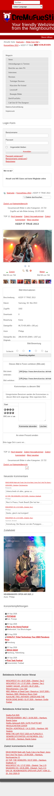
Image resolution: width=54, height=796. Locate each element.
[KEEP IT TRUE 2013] (6, 281)
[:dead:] (13, 413)
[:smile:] (5, 410)
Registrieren (10, 161)
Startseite (20, 42)
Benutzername (11, 132)
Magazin (9, 55)
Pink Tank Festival (15, 660)
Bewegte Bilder (16, 94)
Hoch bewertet (16, 216)
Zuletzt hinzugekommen (33, 216)
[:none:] (5, 413)
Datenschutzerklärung (14, 107)
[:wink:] (13, 410)
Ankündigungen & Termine (18, 64)
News (10, 60)
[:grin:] (10, 410)
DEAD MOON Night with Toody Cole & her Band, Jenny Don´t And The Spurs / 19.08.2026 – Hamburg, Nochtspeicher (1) (28, 754)
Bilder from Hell (32, 42)
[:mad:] (8, 413)
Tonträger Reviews (17, 81)
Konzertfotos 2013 (11, 45)
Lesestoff (13, 90)
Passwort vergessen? (14, 156)
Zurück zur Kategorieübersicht (15, 204)
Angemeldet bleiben (18, 147)
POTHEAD (11, 616)
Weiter (42, 272)
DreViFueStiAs (14, 98)
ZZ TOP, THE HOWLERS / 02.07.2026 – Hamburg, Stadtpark (23, 496)
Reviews (11, 77)
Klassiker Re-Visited (18, 86)
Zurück (12, 272)
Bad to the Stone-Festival (17, 627)
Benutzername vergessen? (16, 159)
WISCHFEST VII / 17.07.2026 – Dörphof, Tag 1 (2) (26, 765)
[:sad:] (10, 413)
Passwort (9, 140)
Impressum (10, 111)
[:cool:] (8, 410)
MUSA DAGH (12, 650)
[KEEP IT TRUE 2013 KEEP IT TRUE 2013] (28, 261)
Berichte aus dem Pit (16, 68)
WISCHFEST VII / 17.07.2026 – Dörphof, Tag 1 (19, 507)
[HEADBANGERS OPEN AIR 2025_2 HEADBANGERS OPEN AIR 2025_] (24, 591)
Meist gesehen (33, 220)
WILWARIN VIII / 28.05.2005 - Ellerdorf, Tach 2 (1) (26, 768)
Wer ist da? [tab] (8, 171)
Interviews (12, 72)
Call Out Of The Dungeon (18, 103)
